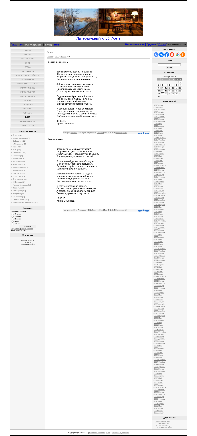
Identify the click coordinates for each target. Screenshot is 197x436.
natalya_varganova (20, 138)
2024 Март (158, 346)
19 (169, 91)
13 (173, 88)
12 (169, 88)
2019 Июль (158, 216)
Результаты (15, 229)
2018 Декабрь (159, 200)
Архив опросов (27, 229)
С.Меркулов (17, 191)
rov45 (15, 150)
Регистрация (33, 44)
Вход (48, 44)
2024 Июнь (158, 353)
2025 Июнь (158, 380)
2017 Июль (158, 161)
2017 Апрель (159, 154)
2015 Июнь (158, 105)
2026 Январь (159, 397)
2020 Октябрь (159, 251)
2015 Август (159, 107)
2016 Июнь (158, 131)
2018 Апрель (159, 181)
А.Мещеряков (18, 144)
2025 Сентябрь (160, 387)
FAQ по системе (161, 425)
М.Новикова (17, 182)
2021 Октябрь (159, 279)
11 (166, 88)
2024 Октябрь (159, 362)
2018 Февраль (159, 177)
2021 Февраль (159, 260)
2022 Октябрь (159, 306)
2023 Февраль (159, 316)
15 (180, 88)
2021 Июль (158, 272)
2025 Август (159, 385)
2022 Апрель (159, 292)
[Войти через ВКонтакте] (161, 54)
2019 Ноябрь (159, 225)
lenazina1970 (17, 173)
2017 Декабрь (159, 172)
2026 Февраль (159, 399)
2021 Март (158, 262)
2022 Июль (158, 299)
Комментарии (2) (121, 133)
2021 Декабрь (159, 283)
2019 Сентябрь (160, 221)
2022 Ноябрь (159, 309)
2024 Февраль (159, 343)
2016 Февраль (159, 121)
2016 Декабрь (159, 144)
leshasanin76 (17, 164)
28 (176, 94)
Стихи (15, 135)
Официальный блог (162, 421)
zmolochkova (18, 176)
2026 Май (158, 406)
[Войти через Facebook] (166, 54)
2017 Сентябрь (160, 165)
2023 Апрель (159, 320)
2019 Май (158, 212)
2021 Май (158, 267)
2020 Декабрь (159, 255)
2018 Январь (159, 175)
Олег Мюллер (18, 179)
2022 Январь (159, 286)
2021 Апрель (159, 265)
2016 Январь (159, 119)
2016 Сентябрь (160, 137)
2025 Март (158, 373)
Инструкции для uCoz (163, 427)
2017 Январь (159, 147)
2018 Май (158, 184)
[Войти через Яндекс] (172, 54)
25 (166, 94)
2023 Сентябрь (160, 332)
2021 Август (159, 274)
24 (162, 94)
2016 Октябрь (159, 140)
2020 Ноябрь (159, 253)
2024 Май (158, 350)
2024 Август (159, 357)
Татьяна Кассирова (20, 185)
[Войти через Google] (177, 54)
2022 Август (159, 302)
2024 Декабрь (159, 367)
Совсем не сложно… (58, 62)
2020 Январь (159, 230)
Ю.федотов (17, 141)
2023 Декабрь (159, 339)
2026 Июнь (158, 408)
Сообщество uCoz (162, 423)
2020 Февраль (159, 232)
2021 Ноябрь (159, 281)
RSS (57, 44)
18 (166, 91)
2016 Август (159, 135)
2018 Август (159, 191)
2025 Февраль (159, 371)
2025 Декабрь (159, 394)
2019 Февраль (159, 205)
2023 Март (158, 318)
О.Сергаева (17, 197)
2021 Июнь (158, 269)
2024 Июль (158, 355)
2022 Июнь (158, 297)
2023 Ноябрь (159, 336)
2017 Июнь (158, 158)
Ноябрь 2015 (169, 77)
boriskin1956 (17, 158)
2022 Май (158, 295)
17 (162, 91)
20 (173, 91)
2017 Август (159, 163)
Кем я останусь (55, 139)
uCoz (108, 433)
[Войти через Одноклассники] (182, 54)
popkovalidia (17, 170)
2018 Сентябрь (160, 193)
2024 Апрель (159, 348)
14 (176, 88)
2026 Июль (158, 410)
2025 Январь (159, 369)
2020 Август (159, 246)
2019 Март (158, 207)
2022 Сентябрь (160, 304)
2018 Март (158, 179)
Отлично (17, 214)
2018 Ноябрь (159, 198)
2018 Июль (158, 188)
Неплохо (17, 219)
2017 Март (158, 151)
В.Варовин (17, 194)
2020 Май (158, 239)
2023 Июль (158, 327)
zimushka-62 (17, 153)
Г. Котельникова (19, 199)
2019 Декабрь (159, 228)
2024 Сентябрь (160, 360)
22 (180, 91)
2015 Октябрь (159, 112)
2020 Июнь (158, 242)
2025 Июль (158, 383)
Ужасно (17, 224)
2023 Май (158, 323)
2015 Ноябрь (159, 114)
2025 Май (158, 378)
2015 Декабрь (159, 117)
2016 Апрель (159, 126)
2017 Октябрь (159, 168)
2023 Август (159, 330)
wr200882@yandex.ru (120, 433)
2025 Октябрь (159, 390)
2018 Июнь (158, 186)
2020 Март (158, 235)
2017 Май (158, 156)
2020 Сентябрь (160, 249)
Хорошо (17, 216)
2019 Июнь (158, 214)
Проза (15, 147)
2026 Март (158, 401)
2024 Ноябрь (159, 364)
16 (159, 91)
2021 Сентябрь (160, 276)
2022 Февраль (159, 288)
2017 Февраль (159, 149)
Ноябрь (63, 57)
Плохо (16, 221)
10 (162, 88)
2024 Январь (159, 341)
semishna (16, 156)
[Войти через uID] (156, 54)
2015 (57, 57)
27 (173, 94)
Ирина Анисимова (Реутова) (24, 202)
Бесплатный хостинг (97, 433)
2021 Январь (159, 258)
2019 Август (159, 218)
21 (176, 91)
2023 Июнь (158, 325)
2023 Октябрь (159, 334)
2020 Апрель (159, 237)
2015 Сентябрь (160, 110)
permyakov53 (18, 161)
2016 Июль (158, 133)
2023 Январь (159, 313)
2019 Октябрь (159, 223)
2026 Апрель (159, 404)
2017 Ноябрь (159, 170)
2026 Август (159, 413)
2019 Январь (159, 202)
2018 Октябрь (159, 195)
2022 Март (158, 290)
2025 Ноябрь (159, 392)
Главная (50, 57)
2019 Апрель (159, 209)
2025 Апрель (159, 376)
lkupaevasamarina (19, 167)
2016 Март (158, 124)
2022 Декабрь (159, 311)
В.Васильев (17, 188)
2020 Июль (158, 244)
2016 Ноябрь (159, 142)
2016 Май (158, 128)
